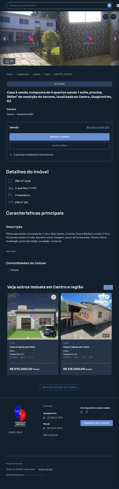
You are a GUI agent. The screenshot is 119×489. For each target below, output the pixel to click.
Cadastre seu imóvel (96, 423)
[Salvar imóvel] (106, 17)
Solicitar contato (59, 136)
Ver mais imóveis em (59, 387)
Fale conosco (50, 435)
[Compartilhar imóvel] (113, 17)
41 (11, 61)
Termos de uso (45, 469)
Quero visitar (59, 145)
